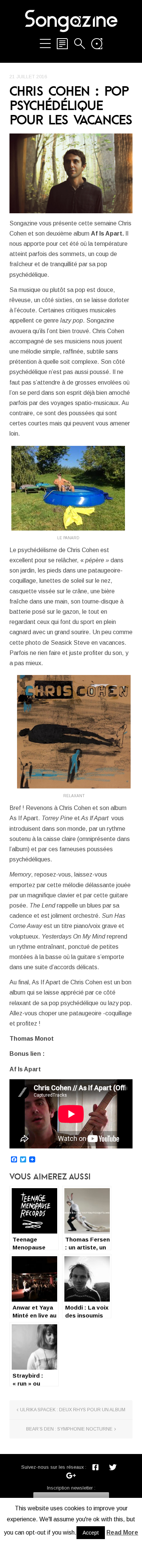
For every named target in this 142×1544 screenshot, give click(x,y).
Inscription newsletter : (71, 1488)
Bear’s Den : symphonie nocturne (69, 1429)
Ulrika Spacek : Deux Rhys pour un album (72, 1409)
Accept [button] (91, 1533)
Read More (122, 1532)
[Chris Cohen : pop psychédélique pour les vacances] (71, 173)
